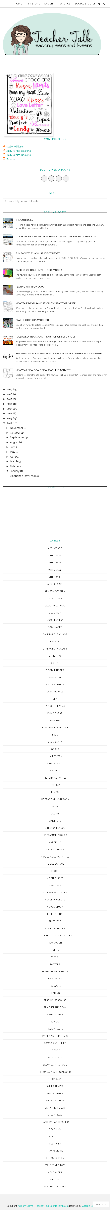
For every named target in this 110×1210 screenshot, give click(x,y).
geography (55, 742)
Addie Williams (15, 146)
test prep (55, 1144)
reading (55, 993)
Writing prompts (55, 1187)
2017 (10, 399)
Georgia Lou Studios (93, 1206)
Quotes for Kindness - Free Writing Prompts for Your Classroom (56, 236)
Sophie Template (59, 1206)
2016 (10, 403)
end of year (54, 713)
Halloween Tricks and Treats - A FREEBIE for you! (45, 336)
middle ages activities (55, 857)
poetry (55, 957)
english (55, 720)
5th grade (55, 555)
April (13, 456)
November (17, 427)
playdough (55, 943)
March (14, 461)
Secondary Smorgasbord (55, 1072)
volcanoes (55, 1172)
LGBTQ (55, 814)
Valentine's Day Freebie (28, 75)
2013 (10, 418)
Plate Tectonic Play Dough (32, 319)
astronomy (55, 598)
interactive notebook (55, 799)
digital (55, 663)
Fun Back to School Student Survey (38, 253)
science (55, 1050)
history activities (55, 778)
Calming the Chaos (55, 634)
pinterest (55, 921)
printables (55, 979)
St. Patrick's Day (55, 1108)
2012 (10, 423)
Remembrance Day (55, 1007)
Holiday (55, 785)
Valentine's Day (55, 1165)
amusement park (55, 591)
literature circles (55, 835)
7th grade (55, 562)
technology (55, 1136)
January (15, 470)
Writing (55, 1179)
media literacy (55, 849)
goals (55, 749)
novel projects (55, 900)
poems (55, 950)
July (12, 447)
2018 (10, 394)
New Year (55, 885)
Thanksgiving (55, 1151)
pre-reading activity (55, 971)
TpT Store (33, 3)
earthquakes (55, 692)
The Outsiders (24, 219)
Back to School (55, 606)
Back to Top (101, 1204)
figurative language (55, 727)
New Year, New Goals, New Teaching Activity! (43, 370)
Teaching (55, 1129)
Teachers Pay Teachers (55, 1122)
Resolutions (55, 1014)
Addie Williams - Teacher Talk (33, 1206)
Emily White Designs (18, 150)
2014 (10, 413)
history (55, 771)
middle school (55, 864)
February (16, 466)
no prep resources (55, 893)
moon (55, 871)
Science (65, 3)
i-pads (55, 792)
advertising (54, 584)
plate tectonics (55, 928)
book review (55, 620)
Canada (55, 641)
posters (55, 964)
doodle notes (55, 670)
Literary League (55, 828)
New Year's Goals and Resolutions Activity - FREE (45, 303)
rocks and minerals (55, 1036)
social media (55, 1093)
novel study (55, 907)
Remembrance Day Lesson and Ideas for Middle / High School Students (59, 353)
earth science (55, 685)
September (17, 437)
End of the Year (55, 706)
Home (18, 3)
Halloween (55, 756)
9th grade (55, 577)
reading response (55, 1000)
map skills (55, 842)
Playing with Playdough (31, 286)
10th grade (55, 548)
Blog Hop (55, 613)
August (14, 442)
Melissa (10, 159)
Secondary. (55, 1079)
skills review (54, 1086)
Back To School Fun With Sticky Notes (39, 270)
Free (55, 735)
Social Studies (85, 3)
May (13, 451)
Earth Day (55, 677)
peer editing (55, 914)
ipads (55, 806)
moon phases (55, 878)
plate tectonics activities (55, 935)
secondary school (55, 1065)
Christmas (55, 656)
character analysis (55, 649)
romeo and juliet (55, 1043)
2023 (10, 389)
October (15, 432)
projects (55, 986)
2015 (10, 408)
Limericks (55, 821)
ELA (55, 699)
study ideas (55, 1115)
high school (55, 763)
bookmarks (55, 627)
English (49, 3)
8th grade (55, 570)
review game (55, 1029)
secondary (55, 1057)
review (55, 1022)
